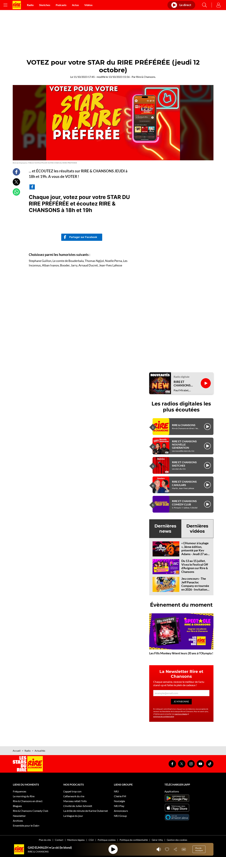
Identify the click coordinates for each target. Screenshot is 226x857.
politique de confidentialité (163, 716)
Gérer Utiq (157, 839)
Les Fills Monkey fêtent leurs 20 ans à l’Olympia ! (181, 653)
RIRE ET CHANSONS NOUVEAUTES (184, 383)
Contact (59, 839)
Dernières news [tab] (165, 528)
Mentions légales (76, 839)
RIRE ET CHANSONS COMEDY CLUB (184, 502)
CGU (91, 839)
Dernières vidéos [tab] (197, 528)
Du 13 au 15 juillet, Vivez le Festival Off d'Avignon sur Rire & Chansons (194, 566)
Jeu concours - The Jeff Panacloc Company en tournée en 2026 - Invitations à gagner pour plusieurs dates (195, 587)
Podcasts (61, 5)
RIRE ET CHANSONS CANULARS (184, 483)
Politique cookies (107, 839)
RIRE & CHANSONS (183, 425)
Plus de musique (199, 849)
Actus (75, 5)
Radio (30, 5)
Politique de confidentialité (134, 839)
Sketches (44, 5)
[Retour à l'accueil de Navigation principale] (17, 5)
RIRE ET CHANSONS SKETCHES (184, 464)
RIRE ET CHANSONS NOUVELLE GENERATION (184, 444)
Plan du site (45, 839)
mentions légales (181, 714)
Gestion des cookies (177, 839)
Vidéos (88, 5)
